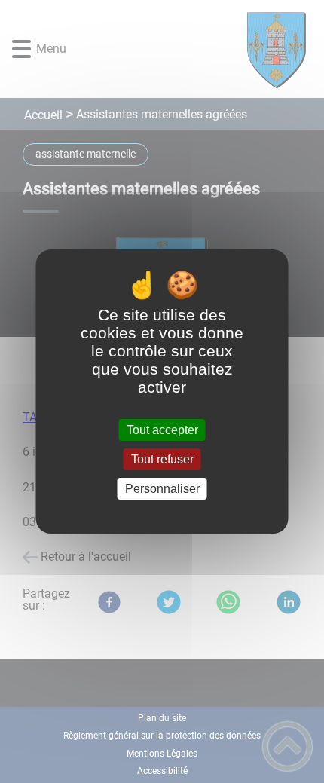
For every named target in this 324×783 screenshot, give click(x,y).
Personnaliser (162, 488)
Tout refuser (162, 459)
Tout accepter (162, 430)
